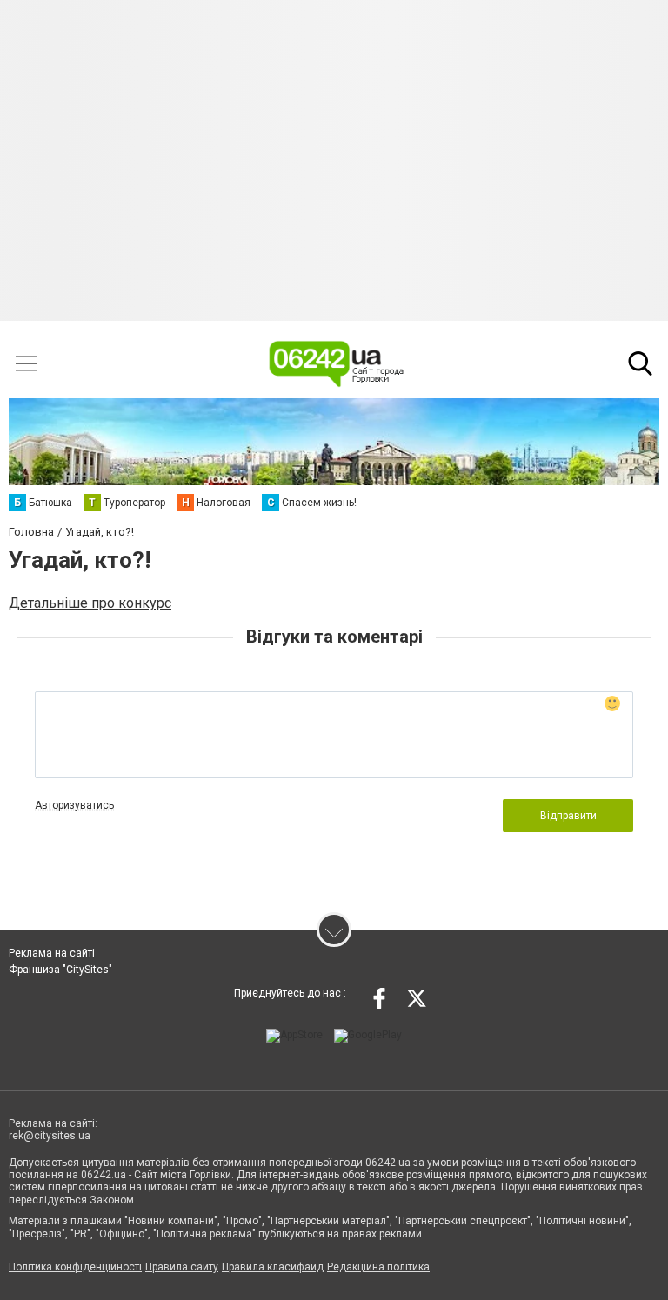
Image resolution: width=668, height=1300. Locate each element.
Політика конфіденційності (75, 1267)
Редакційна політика (378, 1267)
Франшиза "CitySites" (60, 969)
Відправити (568, 816)
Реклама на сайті (52, 953)
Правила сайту (181, 1267)
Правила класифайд (273, 1267)
